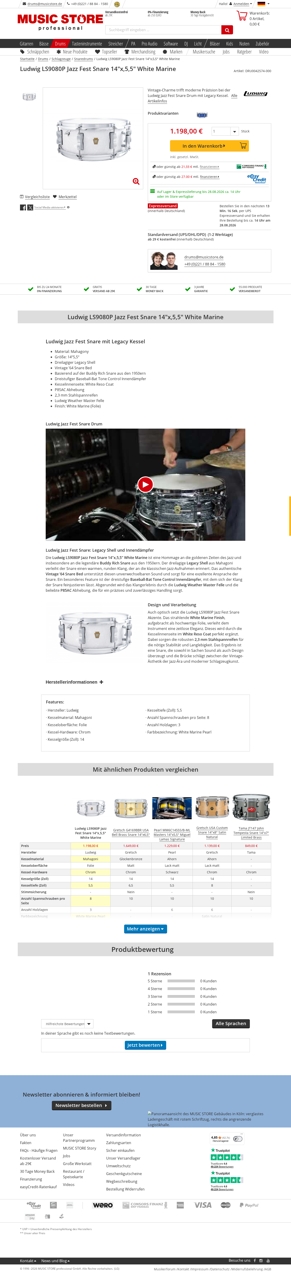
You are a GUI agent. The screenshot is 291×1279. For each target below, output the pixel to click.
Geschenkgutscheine (124, 1173)
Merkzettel (68, 196)
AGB (268, 1269)
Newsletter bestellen (78, 1105)
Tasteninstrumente (87, 43)
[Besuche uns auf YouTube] (268, 1260)
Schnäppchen (38, 51)
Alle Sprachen (231, 1023)
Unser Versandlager (123, 1158)
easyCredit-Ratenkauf (38, 1186)
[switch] (237, 1139)
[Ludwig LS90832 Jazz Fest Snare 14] (202, 114)
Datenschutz (220, 1269)
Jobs (226, 51)
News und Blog (54, 1260)
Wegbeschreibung (121, 1181)
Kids (229, 43)
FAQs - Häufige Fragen (39, 1150)
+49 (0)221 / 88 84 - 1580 (204, 264)
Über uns (28, 1134)
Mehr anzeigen (143, 929)
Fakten (25, 1142)
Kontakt (26, 1260)
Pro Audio (149, 43)
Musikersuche (204, 51)
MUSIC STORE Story (79, 1148)
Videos (69, 1184)
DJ (186, 43)
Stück (245, 131)
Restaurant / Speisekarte (73, 1174)
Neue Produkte (75, 51)
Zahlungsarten (118, 1142)
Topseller (109, 51)
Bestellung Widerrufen (125, 1189)
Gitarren (26, 43)
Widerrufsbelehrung (247, 1269)
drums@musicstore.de (45, 4)
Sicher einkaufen (120, 1150)
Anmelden (241, 4)
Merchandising (144, 51)
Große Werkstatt (77, 1163)
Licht (198, 43)
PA (133, 43)
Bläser (215, 43)
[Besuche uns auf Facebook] (254, 1260)
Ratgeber (244, 51)
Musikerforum (165, 1269)
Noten (244, 43)
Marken (176, 51)
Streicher (115, 43)
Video (263, 51)
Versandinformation (123, 1134)
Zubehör (262, 43)
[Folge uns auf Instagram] (261, 1260)
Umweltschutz (118, 1165)
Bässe (44, 43)
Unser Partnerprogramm (79, 1137)
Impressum (199, 1269)
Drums (60, 43)
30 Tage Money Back (37, 1171)
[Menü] (241, 1135)
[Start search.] (227, 29)
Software (171, 43)
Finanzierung (31, 1179)
